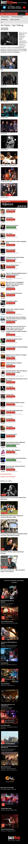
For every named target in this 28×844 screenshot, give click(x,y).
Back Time (3, 85)
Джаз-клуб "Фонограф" (7, 787)
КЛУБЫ (15, 14)
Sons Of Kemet (4, 101)
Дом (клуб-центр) (6, 766)
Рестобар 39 (9, 398)
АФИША (2, 14)
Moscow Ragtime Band (12, 265)
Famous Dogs (10, 394)
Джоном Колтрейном (12, 50)
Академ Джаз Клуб (10, 422)
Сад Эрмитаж (4, 663)
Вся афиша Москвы (6, 474)
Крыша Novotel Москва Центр (13, 336)
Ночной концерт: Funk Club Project (16, 458)
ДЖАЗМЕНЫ (21, 14)
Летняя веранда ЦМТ (11, 360)
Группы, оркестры (14, 19)
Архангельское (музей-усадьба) (14, 262)
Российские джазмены (17, 16)
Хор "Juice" (9, 233)
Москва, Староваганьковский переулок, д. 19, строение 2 (9, 646)
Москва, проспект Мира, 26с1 (9, 810)
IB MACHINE (4, 117)
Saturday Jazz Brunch (12, 225)
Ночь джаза (9, 426)
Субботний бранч (11, 209)
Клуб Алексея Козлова (11, 229)
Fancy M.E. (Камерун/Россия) (14, 410)
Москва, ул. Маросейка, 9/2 (8, 830)
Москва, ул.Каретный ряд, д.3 (9, 664)
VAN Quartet (4, 133)
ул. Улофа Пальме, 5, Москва (8, 789)
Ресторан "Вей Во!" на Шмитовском (14, 376)
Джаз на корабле (11, 249)
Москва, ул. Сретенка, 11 (8, 685)
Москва (15, 2)
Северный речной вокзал (12, 252)
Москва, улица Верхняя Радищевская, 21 (7, 604)
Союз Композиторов (11, 390)
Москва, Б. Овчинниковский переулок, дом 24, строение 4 (9, 769)
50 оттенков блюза (11, 434)
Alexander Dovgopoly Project (14, 339)
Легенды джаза (5, 16)
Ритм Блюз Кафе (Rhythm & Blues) (14, 406)
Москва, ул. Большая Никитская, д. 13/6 (6, 708)
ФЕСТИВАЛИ (9, 14)
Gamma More (9, 368)
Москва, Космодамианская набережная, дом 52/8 (8, 750)
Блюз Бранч (9, 217)
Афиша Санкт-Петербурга (8, 476)
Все (2, 22)
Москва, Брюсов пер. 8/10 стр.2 (9, 623)
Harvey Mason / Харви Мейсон (9, 165)
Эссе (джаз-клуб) (10, 246)
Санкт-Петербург (22, 2)
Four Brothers (4, 149)
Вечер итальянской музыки (14, 293)
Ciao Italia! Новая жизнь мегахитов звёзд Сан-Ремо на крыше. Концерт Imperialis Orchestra (16, 319)
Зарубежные (4, 19)
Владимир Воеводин (6, 181)
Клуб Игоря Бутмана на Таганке (14, 314)
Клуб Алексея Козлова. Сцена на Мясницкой (14, 279)
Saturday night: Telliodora (13, 450)
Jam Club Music (10, 213)
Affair (2, 69)
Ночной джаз (9, 418)
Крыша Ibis (8, 290)
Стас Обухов (9, 386)
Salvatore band (4, 197)
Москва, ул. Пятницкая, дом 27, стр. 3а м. (9, 727)
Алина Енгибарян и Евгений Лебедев (16, 347)
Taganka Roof (9, 323)
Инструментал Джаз (11, 301)
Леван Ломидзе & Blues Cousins (15, 402)
